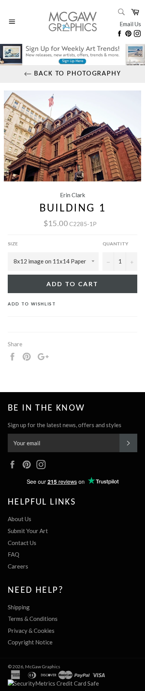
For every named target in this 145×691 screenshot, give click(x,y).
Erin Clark (72, 194)
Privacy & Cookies (31, 630)
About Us (19, 518)
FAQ (13, 554)
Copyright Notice (30, 642)
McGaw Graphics (42, 666)
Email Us (130, 23)
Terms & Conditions (33, 618)
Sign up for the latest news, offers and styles (64, 424)
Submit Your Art (28, 530)
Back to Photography (76, 73)
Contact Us (22, 542)
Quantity (115, 244)
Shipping (19, 607)
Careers (18, 566)
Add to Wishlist (32, 303)
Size (13, 244)
